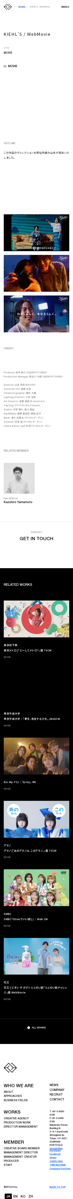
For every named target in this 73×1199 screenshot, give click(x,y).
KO (23, 1196)
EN (15, 1196)
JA (8, 1196)
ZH (30, 1196)
